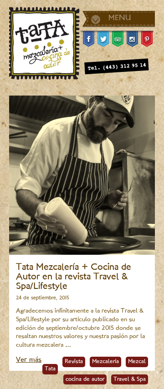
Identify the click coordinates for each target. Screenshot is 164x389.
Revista (74, 361)
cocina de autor (85, 379)
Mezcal (137, 361)
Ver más (28, 360)
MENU (119, 18)
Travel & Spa (129, 379)
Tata (50, 369)
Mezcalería (105, 361)
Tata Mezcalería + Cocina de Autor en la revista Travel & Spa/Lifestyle (73, 277)
